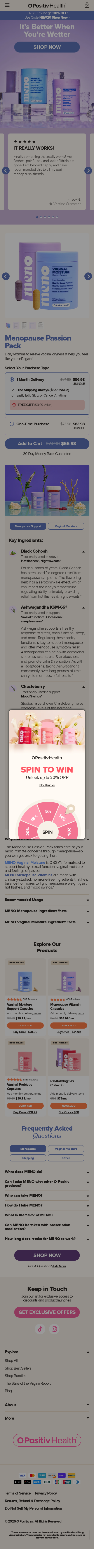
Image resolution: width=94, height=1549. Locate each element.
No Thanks (47, 785)
